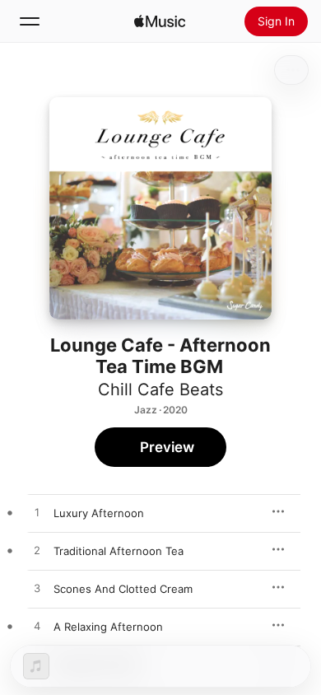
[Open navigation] (30, 21)
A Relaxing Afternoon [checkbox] (108, 626)
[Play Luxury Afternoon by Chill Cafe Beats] (37, 513)
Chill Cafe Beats (160, 389)
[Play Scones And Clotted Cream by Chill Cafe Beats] (37, 588)
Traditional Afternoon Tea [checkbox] (119, 550)
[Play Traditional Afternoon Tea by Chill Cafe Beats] (37, 550)
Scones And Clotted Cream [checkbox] (123, 588)
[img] (159, 21)
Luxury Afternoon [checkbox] (99, 513)
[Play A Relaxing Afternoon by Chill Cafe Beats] (37, 626)
